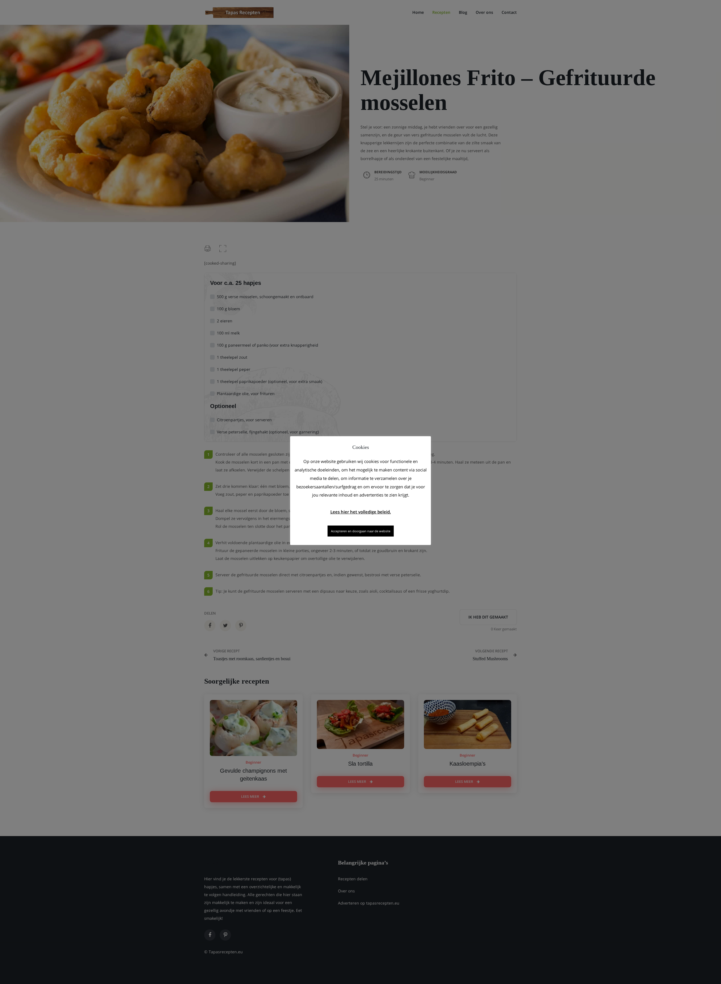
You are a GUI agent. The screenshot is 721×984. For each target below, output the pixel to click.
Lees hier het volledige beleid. (360, 512)
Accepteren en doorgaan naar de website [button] (360, 531)
